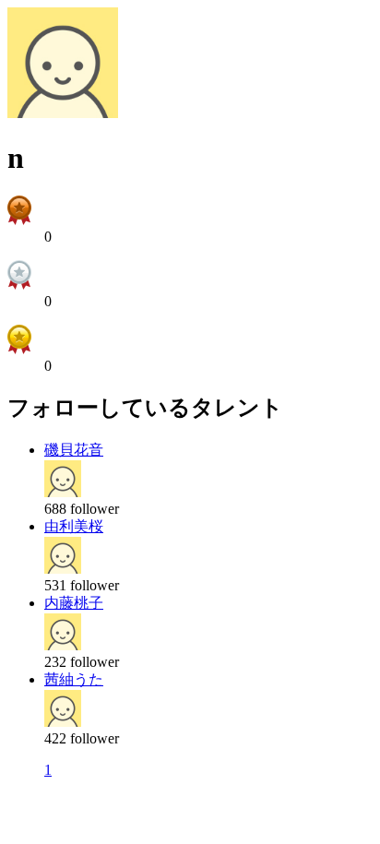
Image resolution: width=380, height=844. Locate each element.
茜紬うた (73, 679)
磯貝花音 (73, 450)
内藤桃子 (73, 603)
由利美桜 (73, 526)
